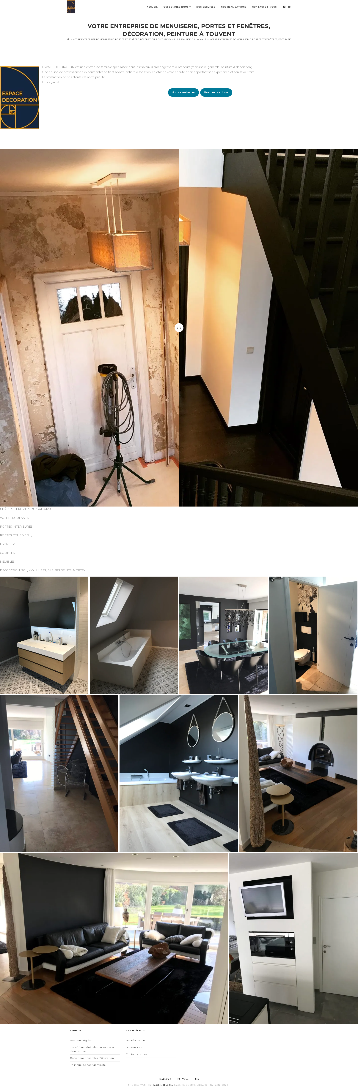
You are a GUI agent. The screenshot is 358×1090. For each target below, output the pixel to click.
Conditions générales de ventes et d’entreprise (92, 1049)
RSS (197, 1079)
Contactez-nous (136, 1054)
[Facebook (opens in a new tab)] (284, 7)
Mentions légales (81, 1040)
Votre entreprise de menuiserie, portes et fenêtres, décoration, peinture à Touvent (265, 39)
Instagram (183, 1079)
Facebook (165, 1079)
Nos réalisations (216, 92)
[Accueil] (68, 39)
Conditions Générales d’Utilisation (92, 1057)
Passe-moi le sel (163, 1085)
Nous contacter (183, 92)
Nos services (134, 1047)
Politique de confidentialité (88, 1064)
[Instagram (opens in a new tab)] (289, 7)
